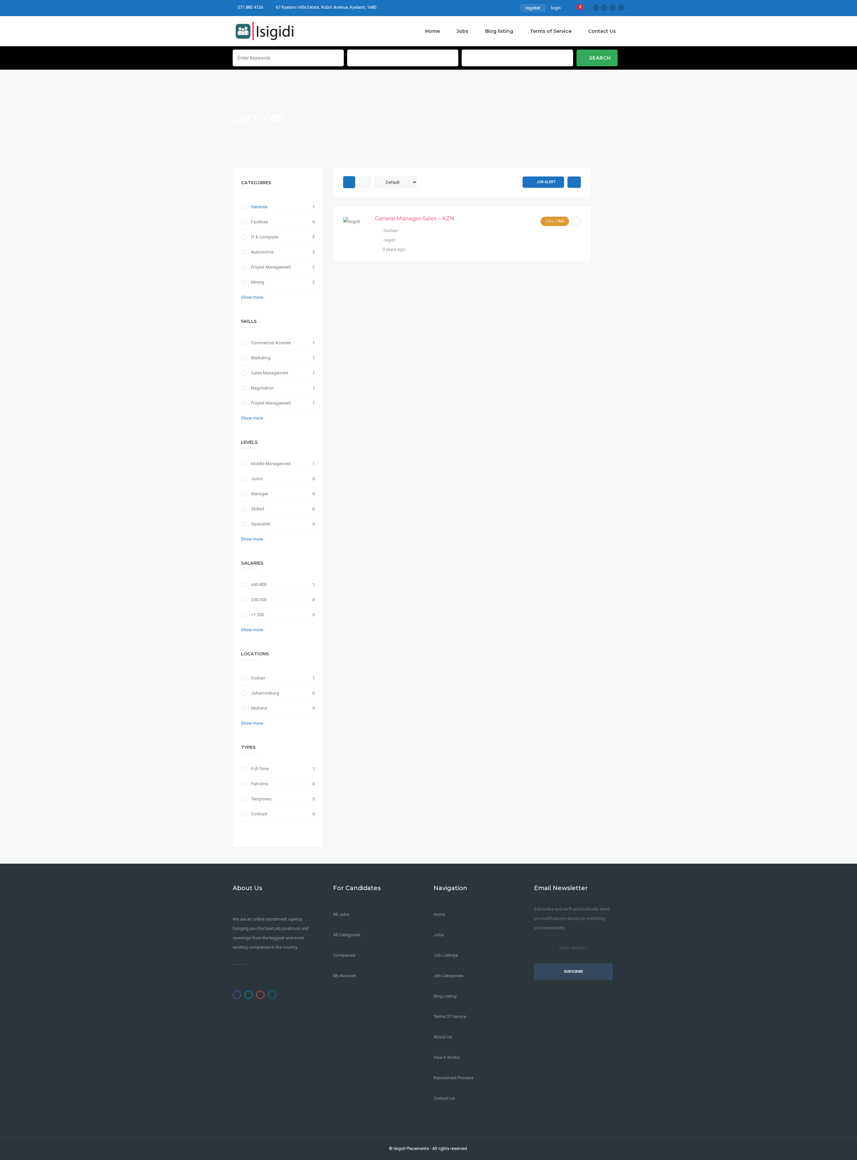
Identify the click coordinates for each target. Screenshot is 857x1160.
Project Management (271, 267)
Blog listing (499, 31)
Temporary (261, 798)
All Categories (346, 934)
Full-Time (259, 768)
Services (259, 206)
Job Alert (546, 182)
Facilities (259, 221)
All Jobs (341, 914)
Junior (257, 478)
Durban (258, 677)
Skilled (257, 508)
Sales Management (269, 372)
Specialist (260, 523)
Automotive (262, 252)
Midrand (259, 708)
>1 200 (257, 614)
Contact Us (602, 31)
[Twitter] (604, 7)
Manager (259, 493)
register (533, 7)
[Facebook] (596, 7)
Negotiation (262, 387)
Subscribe (573, 971)
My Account (344, 975)
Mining (257, 282)
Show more (252, 297)
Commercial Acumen (271, 342)
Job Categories (448, 975)
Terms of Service (550, 31)
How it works (447, 1057)
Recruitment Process (453, 1077)
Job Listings (446, 955)
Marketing (260, 357)
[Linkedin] (621, 7)
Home (432, 31)
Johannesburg (265, 693)
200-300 (258, 599)
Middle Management (271, 463)
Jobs (462, 31)
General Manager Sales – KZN (414, 218)
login (556, 7)
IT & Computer (265, 236)
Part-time (259, 783)
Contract (259, 813)
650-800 (258, 584)
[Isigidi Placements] (265, 31)
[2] (575, 8)
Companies (344, 955)
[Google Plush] (612, 7)
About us (443, 1036)
